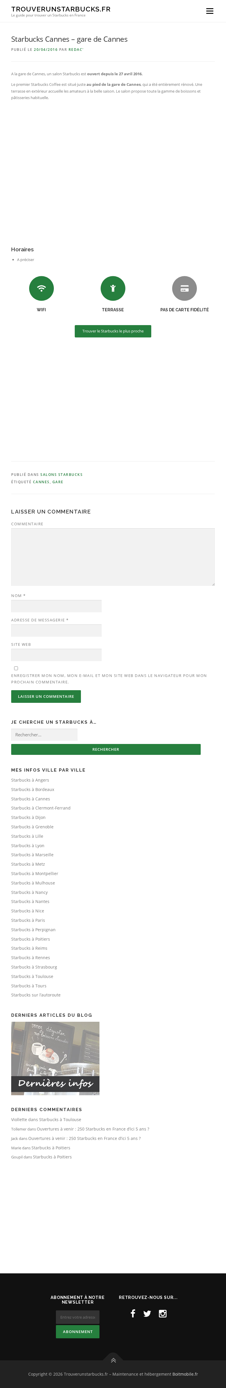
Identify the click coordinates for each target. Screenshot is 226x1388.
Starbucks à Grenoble (32, 827)
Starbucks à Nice (27, 911)
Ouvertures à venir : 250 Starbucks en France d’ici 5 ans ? (93, 1129)
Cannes (41, 481)
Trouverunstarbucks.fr (61, 9)
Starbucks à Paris (28, 920)
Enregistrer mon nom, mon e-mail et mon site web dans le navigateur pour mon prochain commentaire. (109, 679)
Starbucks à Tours (28, 986)
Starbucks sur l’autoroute (36, 995)
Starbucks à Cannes (30, 799)
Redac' (76, 49)
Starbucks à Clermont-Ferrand (41, 808)
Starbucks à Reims (29, 948)
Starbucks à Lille (27, 836)
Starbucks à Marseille (32, 854)
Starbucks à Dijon (28, 817)
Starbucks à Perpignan (33, 929)
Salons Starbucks (61, 474)
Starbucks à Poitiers (30, 939)
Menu (210, 11)
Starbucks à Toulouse (32, 976)
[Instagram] (163, 1313)
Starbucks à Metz (28, 864)
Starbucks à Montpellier (34, 873)
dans (25, 1119)
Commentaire (27, 523)
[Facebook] (132, 1313)
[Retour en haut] (113, 1360)
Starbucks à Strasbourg (34, 967)
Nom (18, 595)
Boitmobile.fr (185, 1374)
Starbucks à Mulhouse (33, 883)
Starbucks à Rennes (30, 957)
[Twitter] (147, 1313)
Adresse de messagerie (40, 620)
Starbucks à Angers (30, 780)
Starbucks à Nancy (29, 892)
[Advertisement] (113, 400)
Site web (21, 644)
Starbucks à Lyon (27, 845)
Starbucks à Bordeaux (32, 789)
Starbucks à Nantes (30, 901)
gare (58, 481)
